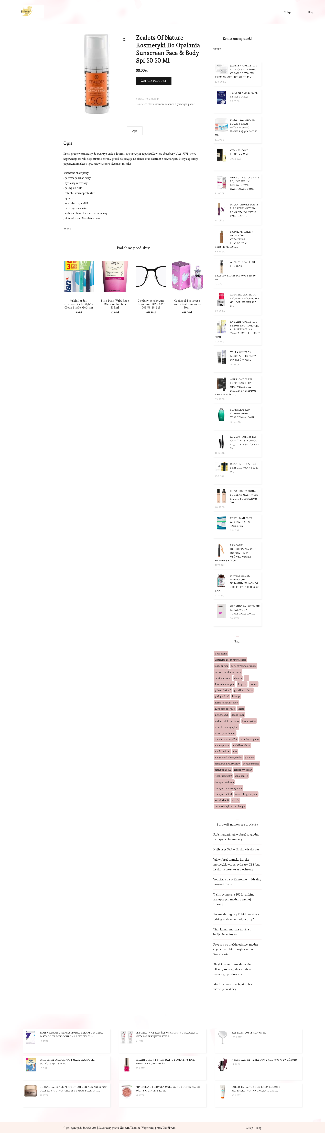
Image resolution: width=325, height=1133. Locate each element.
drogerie (242, 684)
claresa (238, 678)
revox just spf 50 (223, 775)
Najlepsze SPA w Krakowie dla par (236, 849)
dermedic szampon (224, 684)
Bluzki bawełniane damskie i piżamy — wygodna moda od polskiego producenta (232, 969)
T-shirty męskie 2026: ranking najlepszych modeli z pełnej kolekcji (234, 899)
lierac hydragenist (249, 739)
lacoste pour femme (225, 733)
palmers (249, 757)
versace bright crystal (246, 794)
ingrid (241, 708)
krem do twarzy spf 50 (226, 727)
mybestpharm (221, 745)
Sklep (287, 12)
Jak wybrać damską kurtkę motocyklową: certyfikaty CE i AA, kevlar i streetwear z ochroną (236, 864)
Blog (310, 12)
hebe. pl (236, 696)
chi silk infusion (222, 678)
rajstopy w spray (243, 769)
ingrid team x (221, 714)
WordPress (169, 1127)
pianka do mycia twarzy (227, 763)
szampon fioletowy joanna (228, 788)
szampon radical (223, 794)
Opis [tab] (134, 131)
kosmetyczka (249, 720)
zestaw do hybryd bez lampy (229, 806)
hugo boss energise (224, 708)
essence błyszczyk (176, 104)
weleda (235, 800)
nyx (235, 751)
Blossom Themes (130, 1127)
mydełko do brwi (241, 745)
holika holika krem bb (226, 702)
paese (191, 104)
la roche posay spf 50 (225, 739)
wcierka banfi (221, 800)
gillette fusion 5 (222, 690)
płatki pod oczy (222, 769)
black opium (221, 665)
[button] (124, 40)
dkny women (156, 104)
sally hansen (241, 775)
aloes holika (220, 653)
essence (254, 684)
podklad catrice (251, 763)
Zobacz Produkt (153, 81)
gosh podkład (221, 696)
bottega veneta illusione (243, 665)
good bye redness (243, 690)
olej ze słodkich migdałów (228, 757)
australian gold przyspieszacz (230, 659)
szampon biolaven (224, 781)
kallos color (237, 714)
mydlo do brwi (222, 751)
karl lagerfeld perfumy (226, 720)
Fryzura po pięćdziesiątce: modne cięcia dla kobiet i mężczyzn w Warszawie (235, 949)
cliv (144, 104)
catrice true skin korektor (227, 671)
